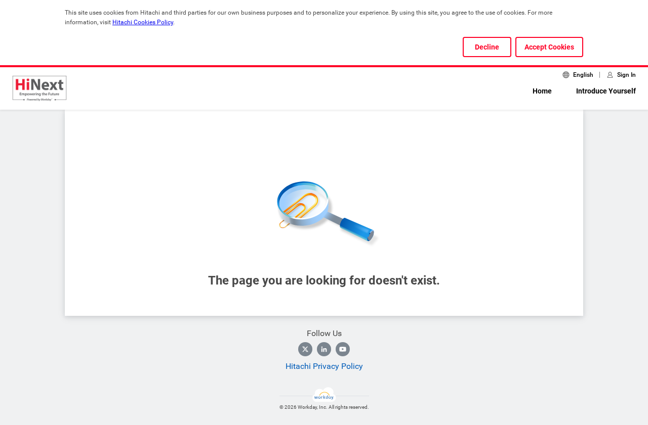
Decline (487, 47)
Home (542, 91)
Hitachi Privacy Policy (324, 366)
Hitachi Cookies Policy (142, 22)
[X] (305, 349)
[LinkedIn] (324, 349)
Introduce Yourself (606, 91)
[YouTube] (343, 349)
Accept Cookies (549, 47)
